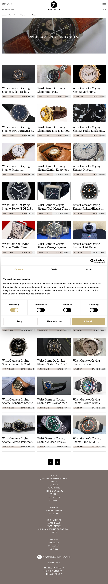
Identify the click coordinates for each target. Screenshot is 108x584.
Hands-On (54, 513)
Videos (54, 494)
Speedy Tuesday (54, 510)
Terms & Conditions (54, 571)
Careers (54, 484)
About (54, 481)
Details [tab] (54, 269)
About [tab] (89, 269)
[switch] (41, 310)
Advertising (54, 488)
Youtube (54, 549)
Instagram (54, 545)
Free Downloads (54, 491)
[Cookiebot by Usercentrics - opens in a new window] (92, 261)
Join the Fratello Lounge (54, 478)
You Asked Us (54, 520)
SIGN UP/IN (7, 4)
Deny (19, 321)
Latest (54, 532)
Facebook (54, 542)
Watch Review (54, 526)
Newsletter (54, 497)
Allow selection (54, 321)
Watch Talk (54, 523)
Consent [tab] (18, 269)
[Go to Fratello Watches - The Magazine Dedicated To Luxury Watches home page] (54, 3)
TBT (54, 517)
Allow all (88, 321)
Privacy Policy (54, 574)
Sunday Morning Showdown (54, 529)
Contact (54, 500)
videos (103, 10)
